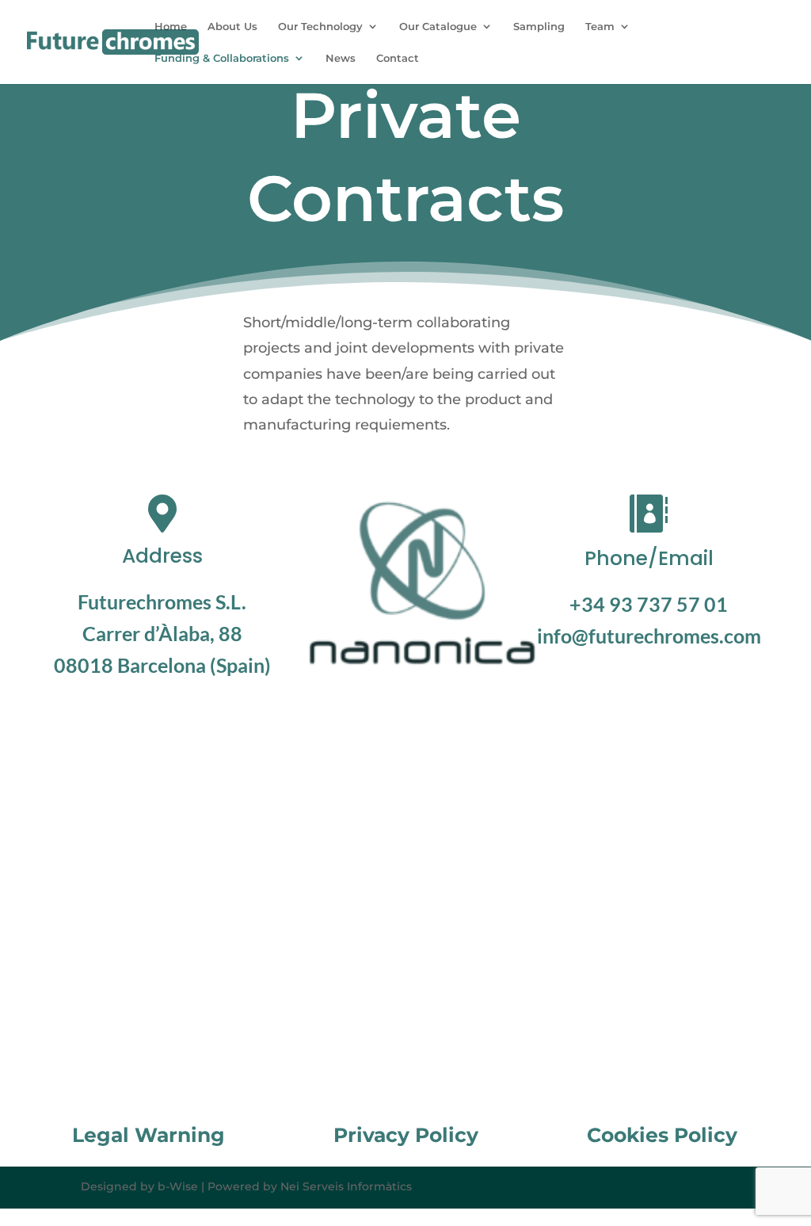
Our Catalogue (438, 26)
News (341, 58)
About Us (232, 26)
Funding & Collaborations (221, 58)
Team (600, 26)
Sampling (539, 26)
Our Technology (320, 26)
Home (170, 26)
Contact (397, 58)
